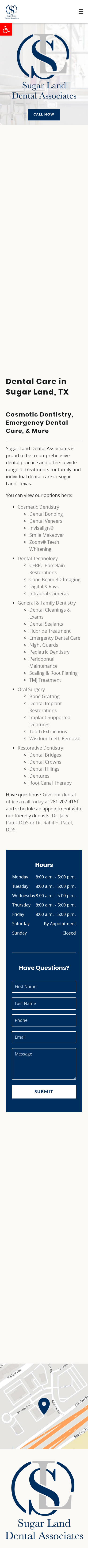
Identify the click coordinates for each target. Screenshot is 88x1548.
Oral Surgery (31, 689)
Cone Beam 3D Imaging (54, 579)
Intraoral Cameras (49, 593)
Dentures (39, 776)
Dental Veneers (45, 521)
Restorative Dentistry (40, 748)
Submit (44, 1091)
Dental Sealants (46, 624)
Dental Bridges (45, 755)
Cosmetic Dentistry (38, 507)
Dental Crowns (45, 762)
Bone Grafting (44, 696)
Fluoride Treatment (50, 631)
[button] (6, 29)
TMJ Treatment (45, 680)
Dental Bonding (46, 514)
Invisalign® (41, 528)
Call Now (44, 114)
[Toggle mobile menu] (81, 11)
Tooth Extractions (48, 731)
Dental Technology (38, 558)
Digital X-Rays (44, 586)
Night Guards (43, 645)
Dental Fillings (44, 769)
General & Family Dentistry (47, 603)
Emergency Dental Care (54, 638)
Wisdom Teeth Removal (54, 738)
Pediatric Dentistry (49, 652)
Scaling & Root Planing (53, 673)
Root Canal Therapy (50, 783)
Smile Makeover (46, 535)
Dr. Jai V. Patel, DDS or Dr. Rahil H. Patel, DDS (39, 822)
